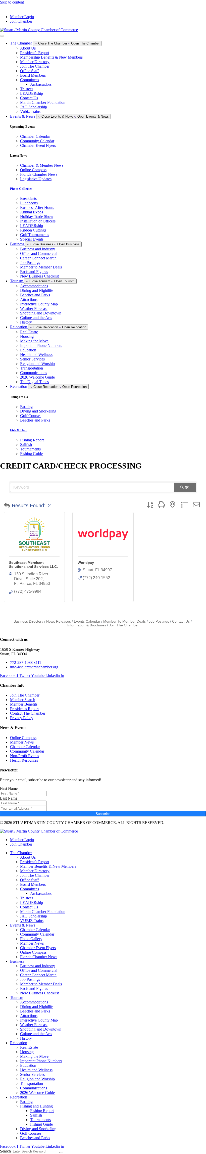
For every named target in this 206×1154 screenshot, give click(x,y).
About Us (28, 48)
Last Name (8, 798)
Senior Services (32, 359)
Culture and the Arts (36, 317)
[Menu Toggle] (2, 35)
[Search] (61, 1152)
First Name (9, 788)
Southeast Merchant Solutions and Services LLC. (33, 565)
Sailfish (36, 1115)
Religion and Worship (37, 363)
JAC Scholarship (33, 107)
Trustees (26, 89)
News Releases (58, 621)
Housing (27, 336)
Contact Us (29, 98)
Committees (29, 80)
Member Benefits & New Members (48, 866)
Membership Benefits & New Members (51, 57)
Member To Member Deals (124, 621)
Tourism (16, 997)
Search (5, 1151)
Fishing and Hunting (36, 1106)
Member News (32, 943)
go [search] (187, 487)
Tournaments (40, 1120)
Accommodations (34, 286)
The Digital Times (34, 382)
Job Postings (30, 262)
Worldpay (86, 563)
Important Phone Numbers (41, 345)
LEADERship (31, 93)
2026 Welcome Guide (37, 377)
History (26, 322)
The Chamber (21, 853)
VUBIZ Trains (31, 920)
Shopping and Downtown (40, 313)
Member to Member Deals (41, 267)
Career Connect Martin (38, 258)
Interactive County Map (39, 304)
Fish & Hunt (18, 430)
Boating (26, 1101)
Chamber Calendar (35, 930)
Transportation (31, 368)
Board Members (33, 75)
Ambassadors (41, 84)
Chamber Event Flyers (38, 948)
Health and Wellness (36, 354)
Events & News (22, 925)
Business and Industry (37, 249)
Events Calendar (87, 621)
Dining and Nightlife (36, 290)
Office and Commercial (38, 253)
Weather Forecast (33, 308)
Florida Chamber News (38, 957)
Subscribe (103, 814)
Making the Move (34, 341)
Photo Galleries (21, 189)
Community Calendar (37, 934)
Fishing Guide (41, 1124)
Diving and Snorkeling (38, 1129)
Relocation (18, 1043)
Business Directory (28, 621)
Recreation (18, 1097)
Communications (33, 373)
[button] (7, 505)
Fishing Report (42, 1111)
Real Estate (29, 332)
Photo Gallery (31, 939)
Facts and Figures (34, 271)
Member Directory (34, 62)
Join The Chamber (34, 66)
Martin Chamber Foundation (42, 102)
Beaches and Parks (35, 295)
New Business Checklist (39, 276)
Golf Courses (30, 1133)
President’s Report (34, 53)
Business (17, 961)
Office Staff (29, 71)
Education (28, 350)
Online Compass (33, 952)
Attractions (28, 299)
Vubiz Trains (30, 111)
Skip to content (12, 2)
